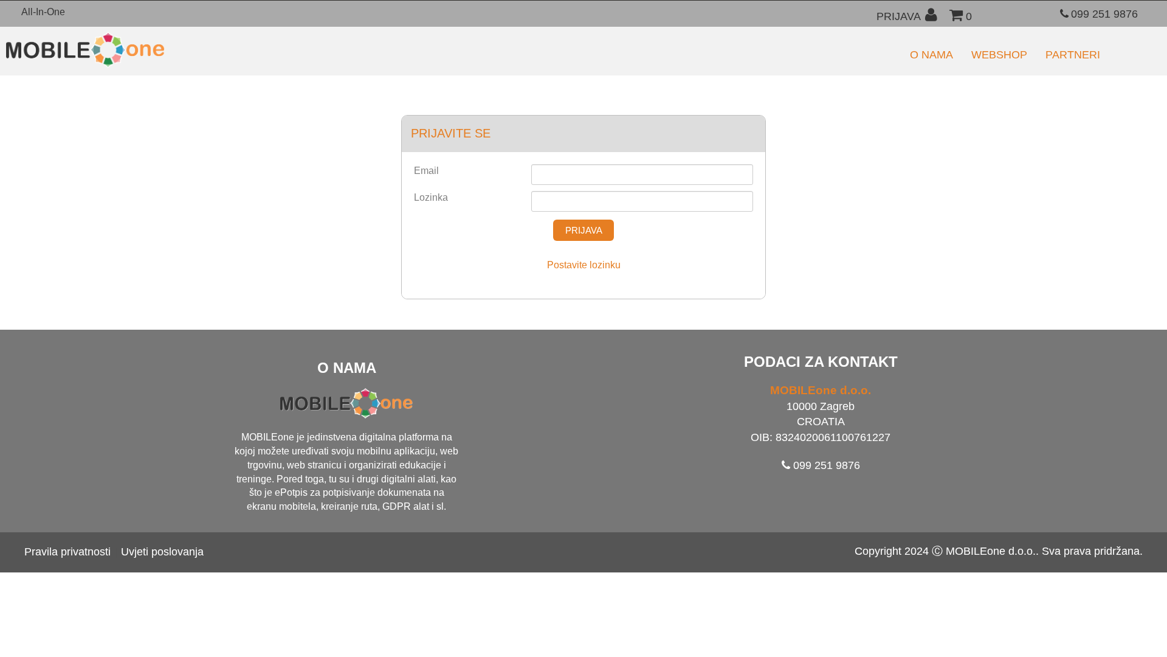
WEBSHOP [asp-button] (999, 55)
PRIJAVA (898, 16)
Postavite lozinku (584, 265)
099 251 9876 (1104, 14)
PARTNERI (1072, 55)
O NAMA (931, 55)
